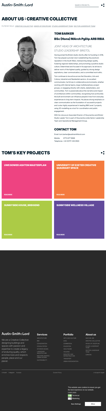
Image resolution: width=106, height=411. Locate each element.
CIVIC (65, 341)
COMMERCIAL (67, 343)
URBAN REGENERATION (70, 361)
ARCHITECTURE (42, 338)
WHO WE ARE (90, 338)
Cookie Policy (57, 372)
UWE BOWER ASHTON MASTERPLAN (27, 180)
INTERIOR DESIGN (42, 349)
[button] (102, 5)
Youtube (18, 372)
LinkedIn (4, 372)
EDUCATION (67, 346)
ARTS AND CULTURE (69, 338)
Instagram (11, 372)
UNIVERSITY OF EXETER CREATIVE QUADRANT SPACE (79, 180)
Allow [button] (93, 404)
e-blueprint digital (99, 372)
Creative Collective (24, 26)
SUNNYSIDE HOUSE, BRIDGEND (27, 220)
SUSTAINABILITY (42, 360)
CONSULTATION (42, 346)
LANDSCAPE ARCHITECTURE (42, 352)
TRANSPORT (67, 358)
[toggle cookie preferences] (70, 395)
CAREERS (89, 354)
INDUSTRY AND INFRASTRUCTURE (69, 355)
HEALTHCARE (67, 349)
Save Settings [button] (76, 404)
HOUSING (66, 352)
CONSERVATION (42, 343)
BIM (38, 341)
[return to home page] (17, 6)
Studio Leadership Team (62, 26)
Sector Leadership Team (84, 26)
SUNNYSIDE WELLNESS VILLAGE (79, 220)
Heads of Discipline (42, 26)
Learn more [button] (72, 392)
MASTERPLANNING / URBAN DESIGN (43, 356)
